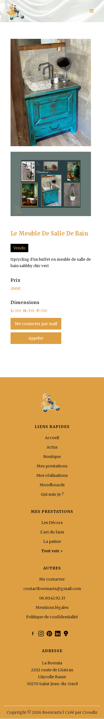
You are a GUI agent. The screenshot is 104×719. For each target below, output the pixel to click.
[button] (91, 11)
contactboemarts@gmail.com (52, 588)
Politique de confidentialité (52, 617)
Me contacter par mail (36, 323)
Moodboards (52, 485)
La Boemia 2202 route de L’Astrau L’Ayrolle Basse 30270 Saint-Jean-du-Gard (52, 673)
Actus (52, 447)
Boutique (52, 456)
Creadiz (89, 712)
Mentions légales (52, 607)
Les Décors (52, 522)
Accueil (52, 438)
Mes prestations (52, 466)
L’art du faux (52, 532)
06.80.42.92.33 (52, 598)
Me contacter (52, 579)
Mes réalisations (52, 475)
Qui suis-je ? (52, 494)
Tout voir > (52, 551)
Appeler (36, 338)
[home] (15, 11)
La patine (52, 541)
